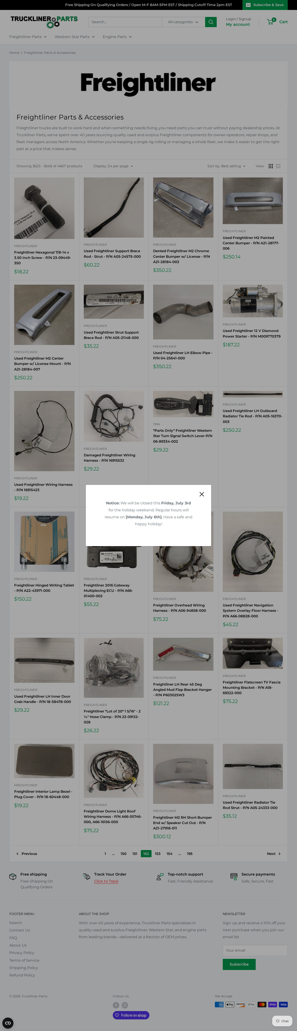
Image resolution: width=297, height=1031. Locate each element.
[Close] (202, 493)
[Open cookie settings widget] (7, 1023)
